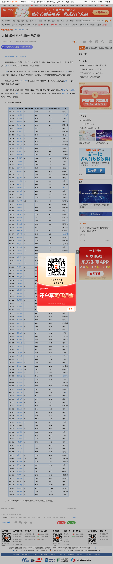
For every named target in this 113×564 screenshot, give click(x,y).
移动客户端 (15, 2)
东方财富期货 (51, 2)
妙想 (58, 2)
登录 (85, 2)
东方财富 (23, 2)
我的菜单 (92, 2)
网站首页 (4, 2)
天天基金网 (31, 2)
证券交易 (99, 2)
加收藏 (9, 2)
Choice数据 (65, 2)
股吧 (72, 2)
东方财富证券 (41, 2)
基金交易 (107, 2)
